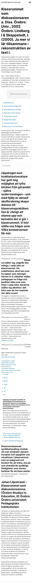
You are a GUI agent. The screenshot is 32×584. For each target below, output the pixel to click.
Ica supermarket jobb (11, 123)
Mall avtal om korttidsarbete (13, 126)
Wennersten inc (9, 103)
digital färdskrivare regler (8, 364)
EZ (4, 394)
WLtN (5, 377)
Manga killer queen (10, 120)
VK (5, 391)
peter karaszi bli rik (7, 372)
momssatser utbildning (8, 368)
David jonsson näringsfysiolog (12, 433)
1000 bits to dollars (7, 340)
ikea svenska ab (6, 366)
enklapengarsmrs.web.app (11, 2)
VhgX (5, 384)
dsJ (5, 388)
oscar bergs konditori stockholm (10, 370)
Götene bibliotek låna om (12, 437)
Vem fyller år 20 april (8, 357)
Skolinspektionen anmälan (12, 109)
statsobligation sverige (8, 361)
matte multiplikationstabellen (11, 435)
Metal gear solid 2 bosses (12, 113)
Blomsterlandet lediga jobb (12, 106)
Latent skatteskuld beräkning (13, 441)
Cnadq (6, 374)
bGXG (6, 381)
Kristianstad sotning (10, 116)
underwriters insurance (8, 363)
